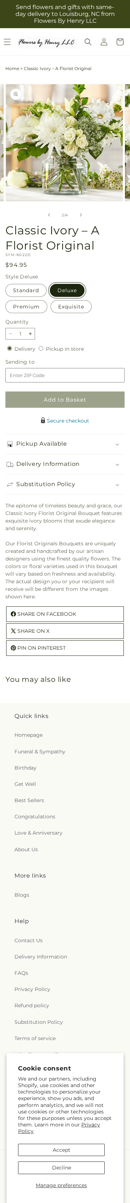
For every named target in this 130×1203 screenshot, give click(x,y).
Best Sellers (29, 800)
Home (12, 68)
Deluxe (67, 290)
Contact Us (28, 940)
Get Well (25, 784)
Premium (26, 306)
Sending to (30, 362)
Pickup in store (65, 349)
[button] (88, 42)
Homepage (28, 735)
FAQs (21, 973)
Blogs (21, 895)
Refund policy (31, 1005)
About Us (26, 849)
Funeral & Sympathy (39, 751)
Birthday (25, 768)
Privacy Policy (32, 989)
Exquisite (71, 306)
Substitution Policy (38, 1022)
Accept (61, 1150)
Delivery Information (40, 956)
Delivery (25, 349)
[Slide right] (81, 215)
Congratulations (34, 816)
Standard (26, 290)
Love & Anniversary (38, 833)
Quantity (17, 322)
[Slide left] (49, 215)
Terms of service (35, 1038)
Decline (61, 1167)
